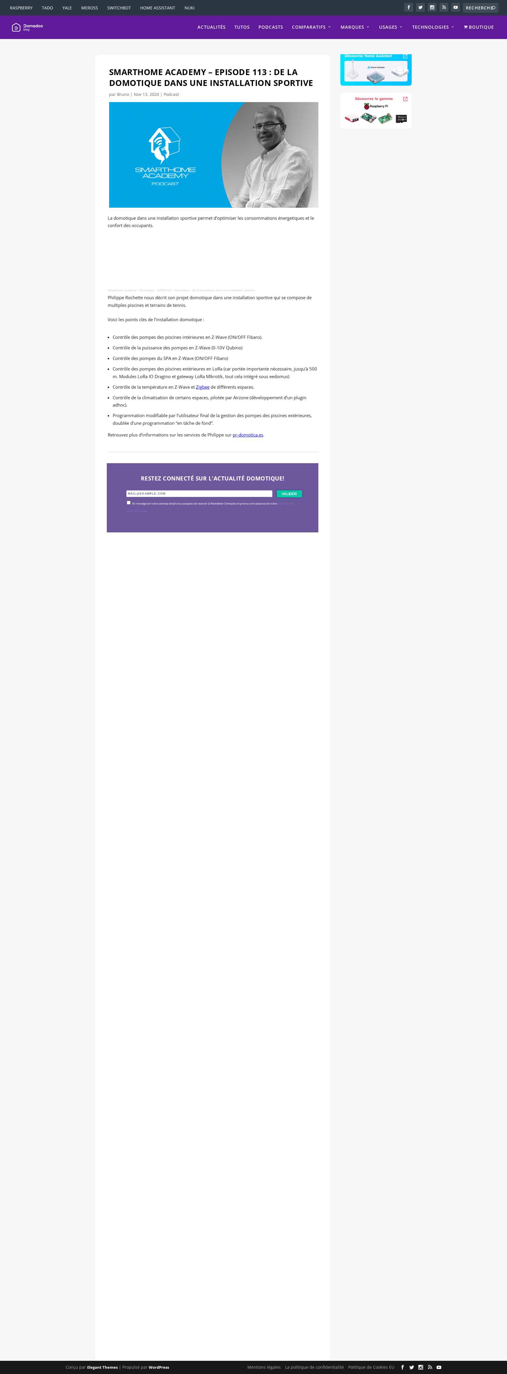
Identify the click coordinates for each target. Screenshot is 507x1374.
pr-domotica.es (248, 435)
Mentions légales (264, 1367)
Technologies (430, 27)
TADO (47, 8)
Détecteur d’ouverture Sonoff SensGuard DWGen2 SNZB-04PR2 (205, 1097)
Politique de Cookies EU (371, 1367)
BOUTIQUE (480, 27)
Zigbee (202, 387)
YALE (67, 8)
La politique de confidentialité (314, 1367)
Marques (352, 27)
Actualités (211, 27)
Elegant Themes (102, 1367)
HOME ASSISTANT (157, 8)
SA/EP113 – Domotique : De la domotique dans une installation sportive (206, 290)
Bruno (123, 94)
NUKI (190, 8)
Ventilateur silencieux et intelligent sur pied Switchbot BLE (199, 1298)
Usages (388, 27)
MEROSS (89, 8)
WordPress (159, 1367)
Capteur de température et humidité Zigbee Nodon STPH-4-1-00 (206, 896)
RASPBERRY (21, 8)
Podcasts (270, 27)
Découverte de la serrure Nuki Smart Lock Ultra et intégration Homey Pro (208, 694)
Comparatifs (309, 27)
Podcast (171, 94)
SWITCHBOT (119, 8)
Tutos (242, 27)
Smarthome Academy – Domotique (131, 290)
